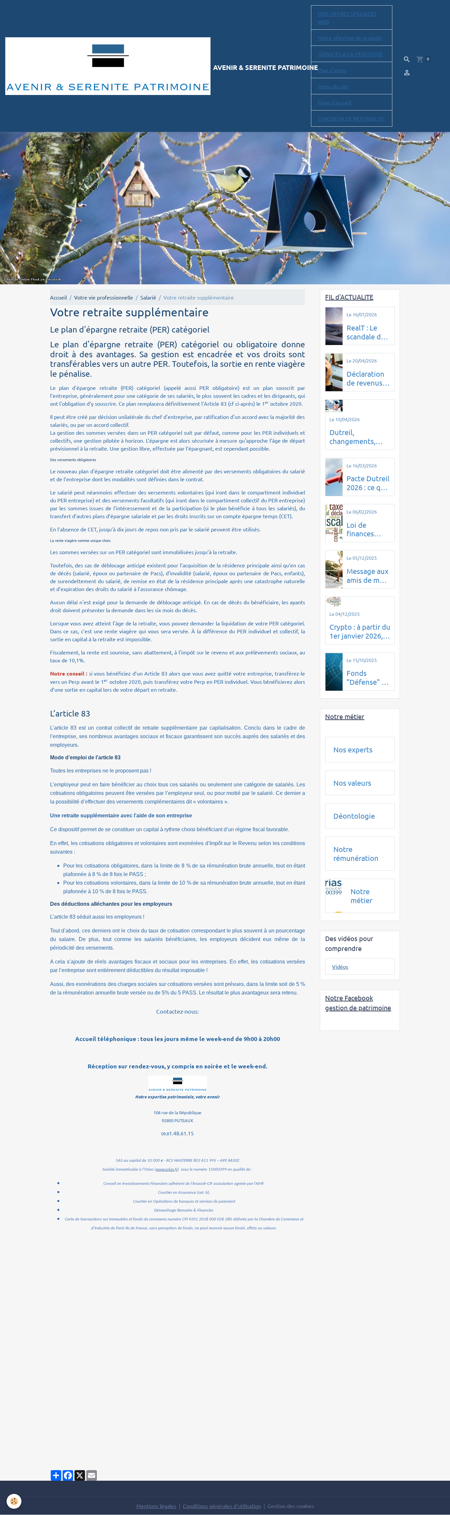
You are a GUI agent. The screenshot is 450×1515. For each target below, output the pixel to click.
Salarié (148, 297)
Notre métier (361, 896)
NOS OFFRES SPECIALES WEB (347, 17)
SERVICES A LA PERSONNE (350, 53)
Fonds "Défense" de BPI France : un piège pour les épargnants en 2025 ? (368, 678)
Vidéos (340, 966)
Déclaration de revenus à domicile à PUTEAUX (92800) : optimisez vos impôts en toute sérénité (367, 378)
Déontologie (354, 816)
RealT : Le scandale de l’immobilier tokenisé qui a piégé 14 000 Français (367, 332)
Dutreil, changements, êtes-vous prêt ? (355, 437)
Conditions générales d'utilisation (222, 1505)
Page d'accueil (334, 102)
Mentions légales (156, 1505)
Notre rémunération (356, 854)
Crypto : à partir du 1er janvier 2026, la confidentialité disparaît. (359, 632)
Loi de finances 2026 (360, 529)
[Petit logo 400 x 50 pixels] (177, 1083)
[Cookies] (14, 1501)
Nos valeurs (352, 782)
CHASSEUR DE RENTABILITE (351, 118)
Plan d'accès (332, 70)
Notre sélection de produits (350, 37)
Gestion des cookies (290, 1505)
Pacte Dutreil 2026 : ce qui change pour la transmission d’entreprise (368, 483)
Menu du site (333, 86)
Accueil (58, 297)
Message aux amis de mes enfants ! (367, 575)
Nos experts (353, 749)
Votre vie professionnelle (103, 297)
